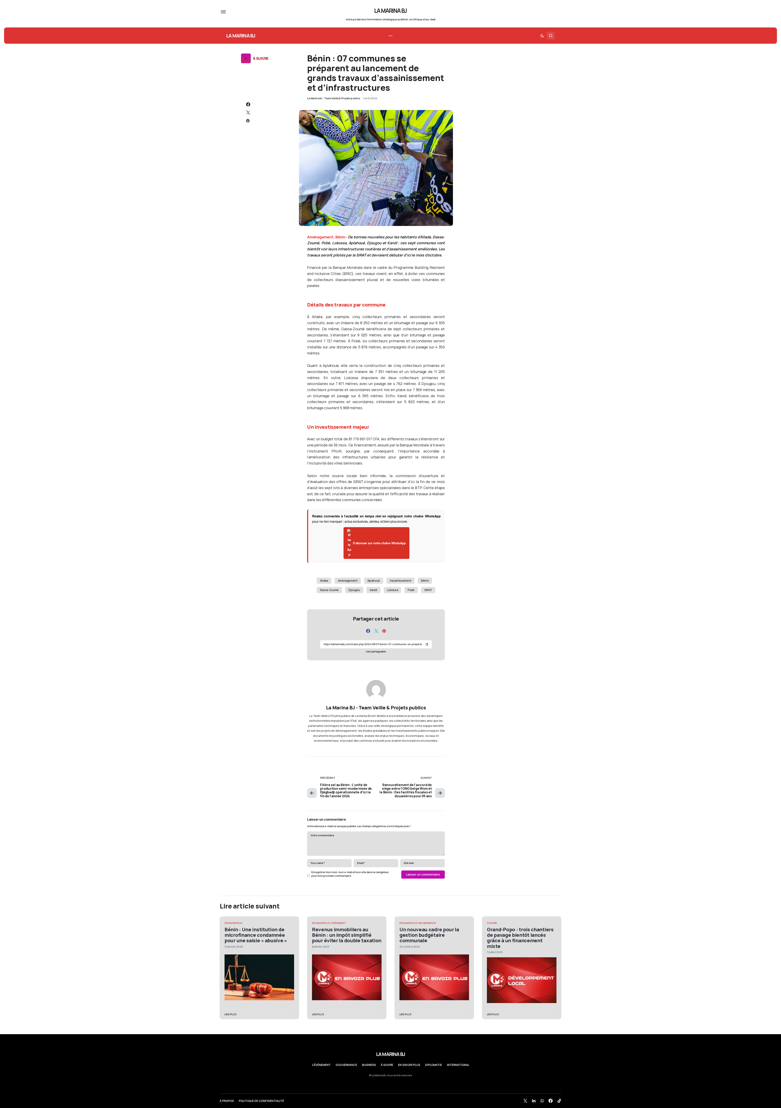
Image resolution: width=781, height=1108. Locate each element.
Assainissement (400, 580)
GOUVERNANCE (427, 923)
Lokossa (392, 590)
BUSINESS (369, 1064)
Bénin (425, 580)
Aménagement (348, 580)
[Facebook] (551, 1101)
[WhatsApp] (542, 1101)
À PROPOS (227, 1100)
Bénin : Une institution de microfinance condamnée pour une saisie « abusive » (256, 935)
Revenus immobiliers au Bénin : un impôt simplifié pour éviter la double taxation (346, 935)
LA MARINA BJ (390, 10)
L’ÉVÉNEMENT (321, 1064)
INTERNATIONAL (458, 1064)
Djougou (354, 590)
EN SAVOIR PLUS (233, 923)
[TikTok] (559, 1101)
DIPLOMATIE (433, 1064)
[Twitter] (525, 1101)
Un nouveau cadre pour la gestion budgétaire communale (429, 935)
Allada (324, 580)
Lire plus (231, 1014)
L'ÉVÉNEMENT (338, 923)
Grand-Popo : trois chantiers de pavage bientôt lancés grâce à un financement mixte (520, 937)
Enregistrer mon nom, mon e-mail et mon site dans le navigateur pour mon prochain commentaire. (350, 874)
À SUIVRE (260, 58)
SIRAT (428, 590)
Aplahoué (373, 580)
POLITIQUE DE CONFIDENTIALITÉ (261, 1100)
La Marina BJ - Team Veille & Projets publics (376, 707)
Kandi (373, 590)
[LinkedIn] (534, 1101)
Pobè (411, 590)
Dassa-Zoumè (329, 590)
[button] (223, 11)
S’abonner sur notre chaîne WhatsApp (379, 543)
